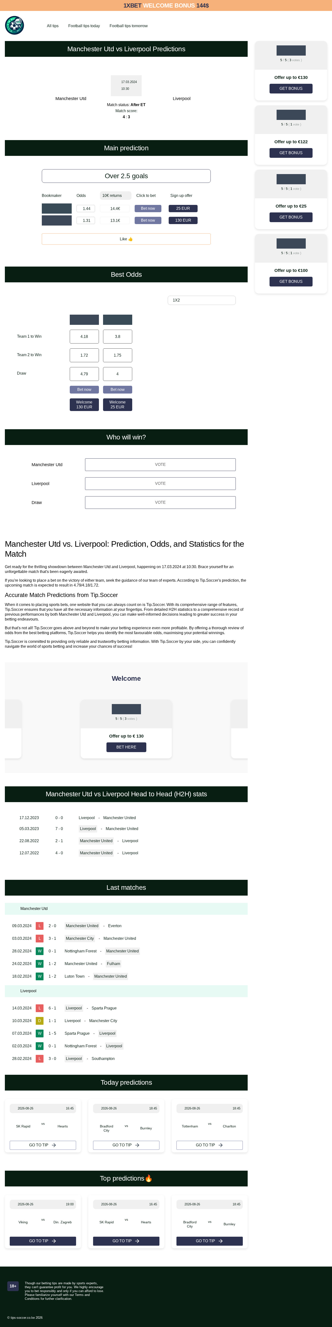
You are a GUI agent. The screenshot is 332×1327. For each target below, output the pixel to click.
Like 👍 (126, 239)
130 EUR (183, 220)
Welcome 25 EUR (117, 404)
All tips (53, 26)
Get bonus (291, 88)
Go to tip (38, 1145)
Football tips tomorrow (129, 26)
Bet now (148, 208)
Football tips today (84, 26)
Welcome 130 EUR (84, 404)
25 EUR (183, 208)
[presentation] (29, 729)
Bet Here (126, 747)
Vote (160, 464)
